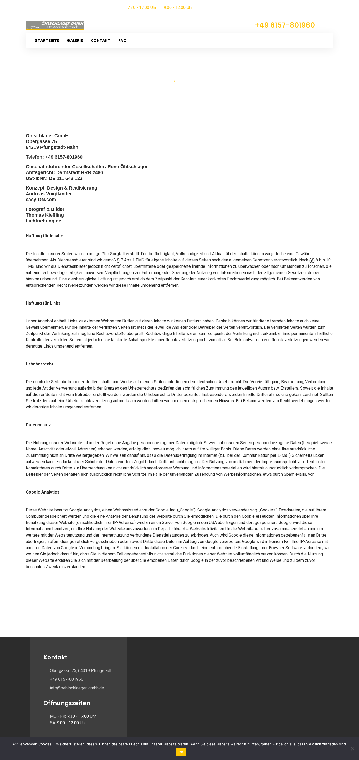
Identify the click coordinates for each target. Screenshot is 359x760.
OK (180, 752)
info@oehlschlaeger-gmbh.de (77, 687)
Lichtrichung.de (43, 220)
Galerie (75, 40)
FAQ (122, 40)
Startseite (47, 40)
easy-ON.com (41, 199)
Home (164, 80)
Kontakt (100, 40)
